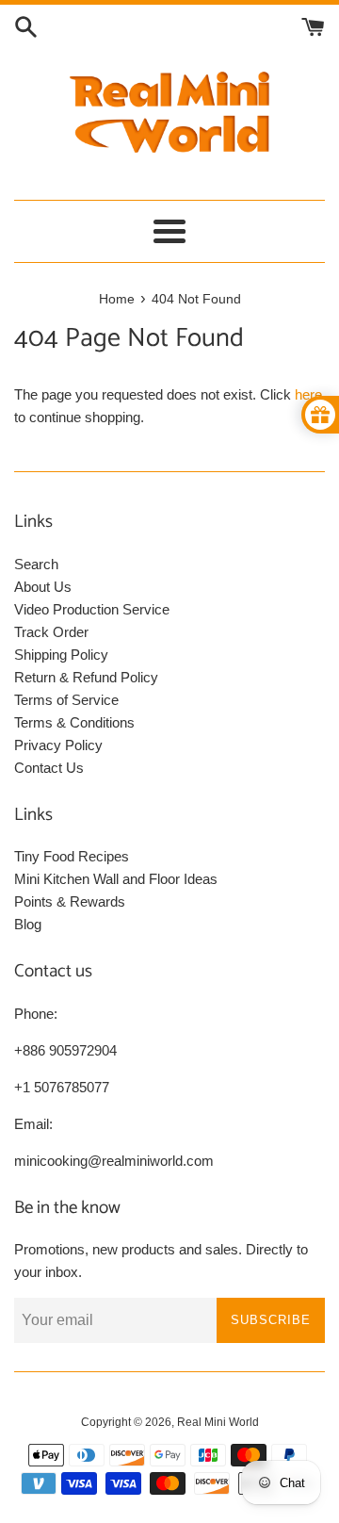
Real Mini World (218, 1422)
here (308, 394)
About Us (43, 587)
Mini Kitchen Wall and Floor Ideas (116, 879)
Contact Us (49, 768)
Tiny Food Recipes (71, 856)
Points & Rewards (69, 901)
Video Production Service (92, 609)
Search (36, 564)
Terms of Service (66, 700)
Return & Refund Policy (86, 677)
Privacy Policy (58, 745)
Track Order (51, 632)
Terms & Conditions (74, 722)
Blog (27, 924)
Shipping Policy (61, 655)
